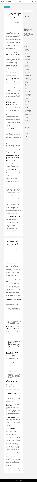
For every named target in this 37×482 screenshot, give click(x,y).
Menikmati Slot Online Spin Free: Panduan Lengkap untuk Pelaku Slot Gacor (13, 243)
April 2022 (27, 117)
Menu (35, 1)
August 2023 (27, 98)
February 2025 (27, 72)
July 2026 (26, 49)
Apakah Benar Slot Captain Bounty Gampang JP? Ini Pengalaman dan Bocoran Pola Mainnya (28, 24)
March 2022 (27, 118)
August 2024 (27, 81)
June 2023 (27, 101)
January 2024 (27, 91)
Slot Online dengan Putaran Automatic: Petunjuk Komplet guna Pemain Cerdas (13, 15)
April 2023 (27, 104)
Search (32, 1)
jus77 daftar (8, 225)
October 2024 (27, 78)
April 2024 (27, 87)
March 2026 (27, 53)
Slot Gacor (27, 127)
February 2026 (27, 55)
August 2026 (27, 47)
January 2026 (27, 56)
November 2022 (28, 111)
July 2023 (26, 100)
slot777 (9, 408)
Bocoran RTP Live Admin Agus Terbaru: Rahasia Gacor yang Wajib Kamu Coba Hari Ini (28, 34)
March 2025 (27, 71)
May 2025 (27, 68)
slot (25, 130)
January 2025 (27, 73)
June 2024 (27, 84)
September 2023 (28, 97)
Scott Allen (19, 22)
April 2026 (27, 52)
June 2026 (27, 50)
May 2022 (27, 116)
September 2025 (28, 62)
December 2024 (28, 75)
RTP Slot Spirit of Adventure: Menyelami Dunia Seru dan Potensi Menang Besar (28, 40)
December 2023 (28, 92)
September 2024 (28, 79)
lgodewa (26, 133)
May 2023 (27, 102)
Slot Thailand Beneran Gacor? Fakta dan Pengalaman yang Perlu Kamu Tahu (28, 18)
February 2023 (27, 107)
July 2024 (26, 82)
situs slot (26, 136)
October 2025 (27, 60)
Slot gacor (27, 142)
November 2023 (28, 94)
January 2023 (27, 108)
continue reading (11, 231)
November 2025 (28, 59)
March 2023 (27, 105)
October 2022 (27, 113)
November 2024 (28, 76)
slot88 (26, 139)
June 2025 (27, 66)
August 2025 (27, 63)
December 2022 (28, 110)
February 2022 (27, 120)
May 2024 (27, 85)
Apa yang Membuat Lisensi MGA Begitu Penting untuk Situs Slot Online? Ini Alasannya (28, 29)
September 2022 (28, 114)
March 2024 (27, 88)
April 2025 (27, 69)
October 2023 (27, 95)
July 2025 (26, 65)
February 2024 (27, 89)
